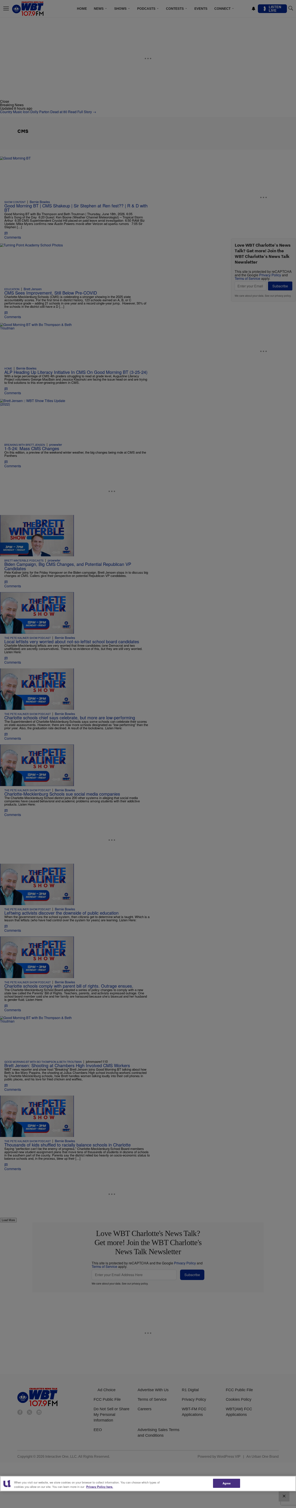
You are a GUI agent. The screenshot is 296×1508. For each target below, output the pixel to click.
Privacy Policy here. (99, 1487)
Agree (227, 1483)
